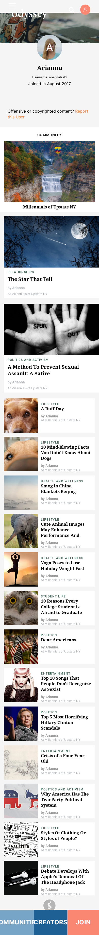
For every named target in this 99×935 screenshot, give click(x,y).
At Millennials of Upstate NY (27, 294)
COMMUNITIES (17, 922)
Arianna (18, 288)
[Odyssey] (29, 14)
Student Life (53, 596)
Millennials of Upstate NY (49, 207)
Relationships (21, 272)
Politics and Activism (28, 360)
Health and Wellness (62, 481)
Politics (49, 635)
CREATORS (51, 922)
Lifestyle (50, 404)
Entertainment (56, 673)
